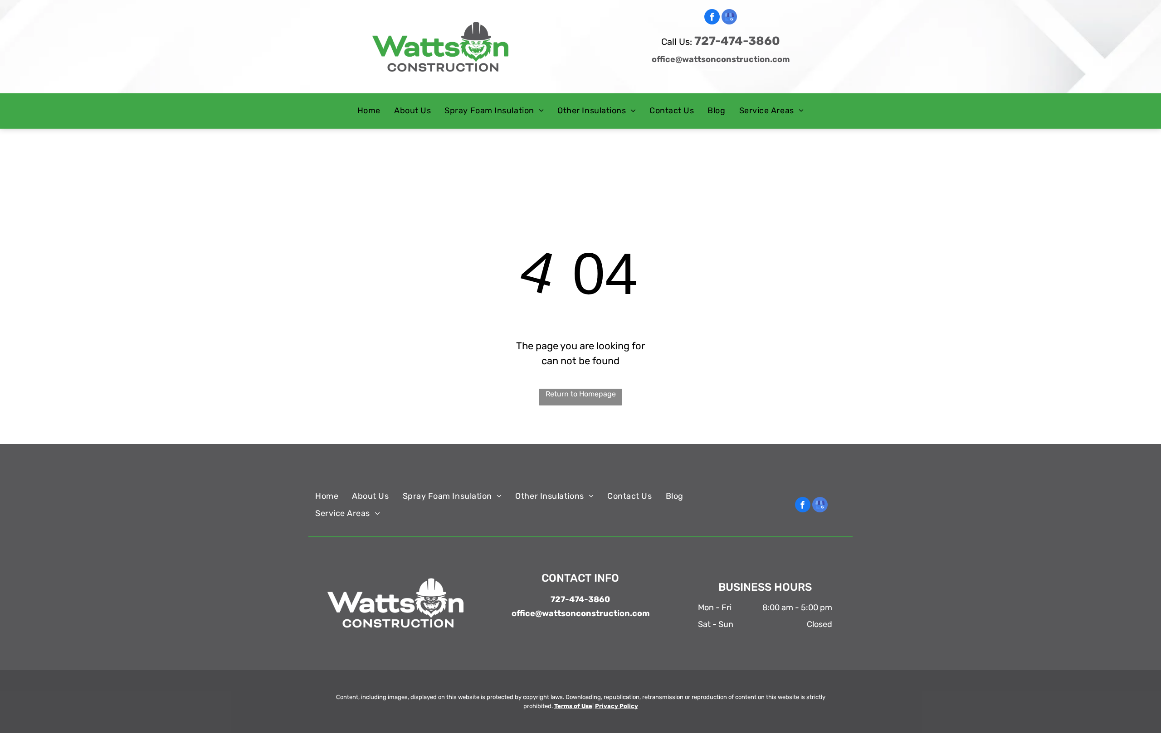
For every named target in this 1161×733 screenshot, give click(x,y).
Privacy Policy (616, 706)
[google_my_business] (729, 18)
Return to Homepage (581, 394)
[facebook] (712, 18)
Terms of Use (573, 706)
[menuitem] (369, 111)
